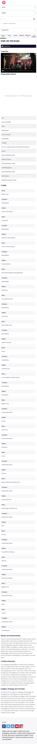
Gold (9, 35)
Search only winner (9, 23)
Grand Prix (3, 36)
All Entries (34, 36)
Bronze (21, 35)
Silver (15, 35)
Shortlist (27, 36)
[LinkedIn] (12, 726)
